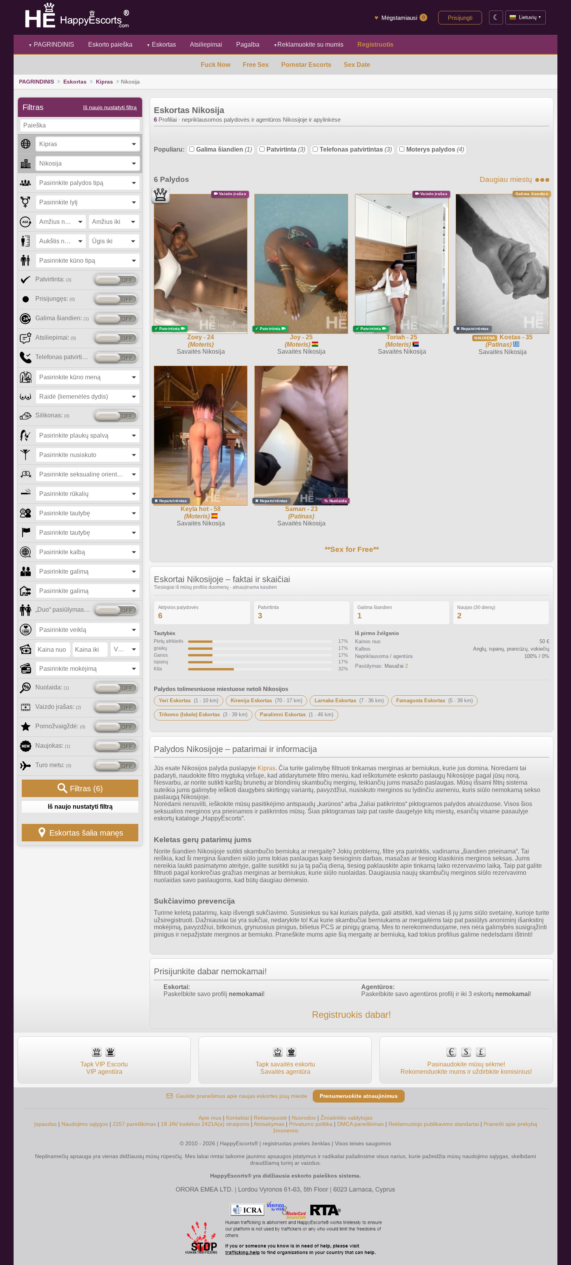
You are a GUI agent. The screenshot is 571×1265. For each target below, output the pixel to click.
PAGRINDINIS (51, 44)
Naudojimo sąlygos (84, 1124)
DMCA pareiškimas (360, 1124)
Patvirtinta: (53, 279)
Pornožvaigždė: (60, 726)
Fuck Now (215, 64)
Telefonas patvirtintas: (63, 357)
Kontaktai (237, 1118)
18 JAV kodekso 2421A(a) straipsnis (205, 1124)
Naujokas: (52, 745)
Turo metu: (53, 765)
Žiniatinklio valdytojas (346, 1118)
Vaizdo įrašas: (58, 706)
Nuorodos (304, 1118)
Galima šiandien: (62, 318)
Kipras (104, 82)
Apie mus (209, 1118)
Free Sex (256, 64)
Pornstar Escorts (306, 64)
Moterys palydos (435, 149)
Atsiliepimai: (55, 337)
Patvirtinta (285, 149)
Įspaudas (45, 1124)
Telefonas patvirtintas (356, 149)
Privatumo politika (311, 1124)
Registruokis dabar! (351, 1014)
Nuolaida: (52, 687)
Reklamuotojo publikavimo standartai (433, 1124)
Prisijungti (460, 17)
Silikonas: (52, 415)
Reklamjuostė (270, 1118)
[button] (87, 144)
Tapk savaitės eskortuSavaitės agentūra (285, 1068)
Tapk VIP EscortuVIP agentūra (104, 1068)
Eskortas (161, 44)
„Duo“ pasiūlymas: (63, 609)
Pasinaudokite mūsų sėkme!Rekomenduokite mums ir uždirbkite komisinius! (466, 1068)
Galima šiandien (224, 149)
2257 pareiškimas (134, 1124)
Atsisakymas (269, 1124)
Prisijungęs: (55, 298)
